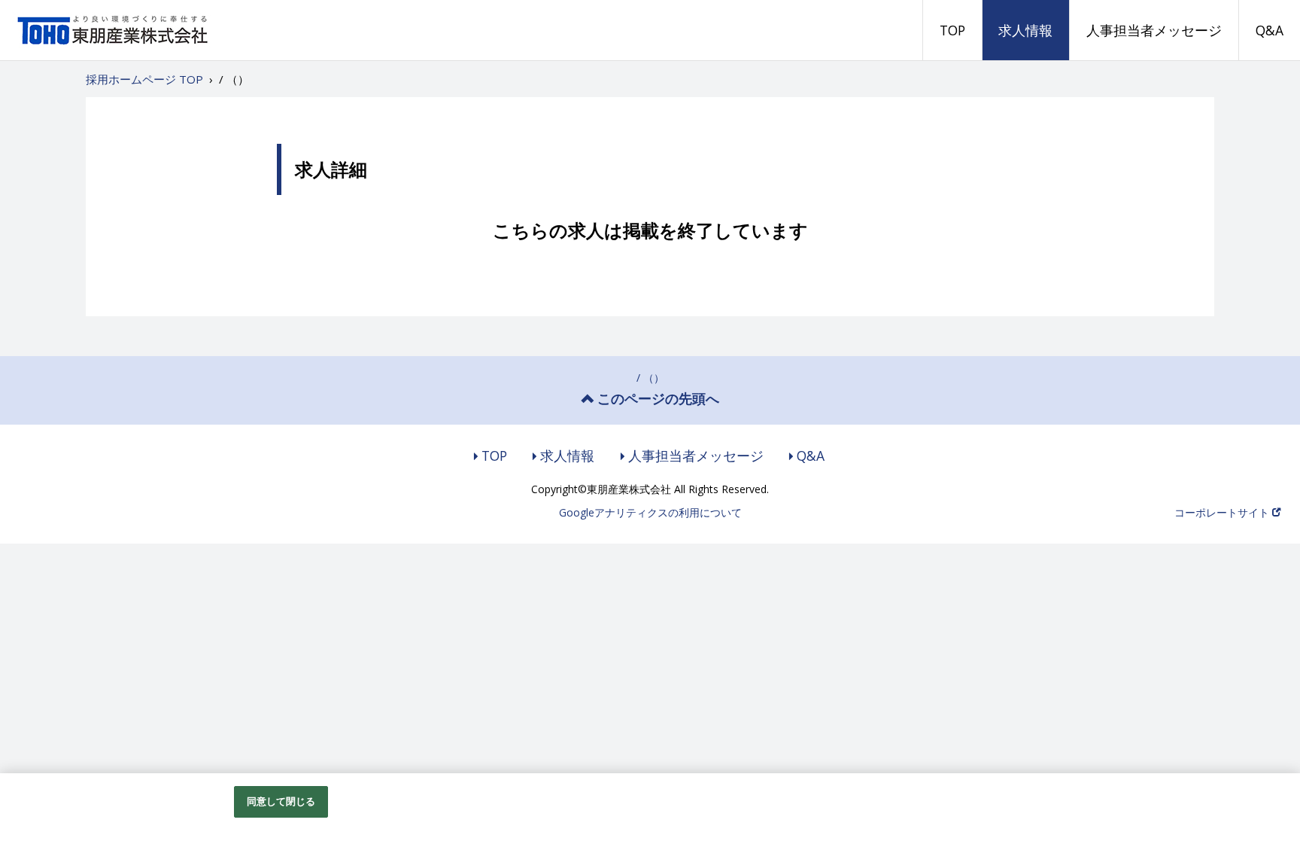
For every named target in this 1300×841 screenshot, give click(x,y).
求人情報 (1025, 30)
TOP (952, 30)
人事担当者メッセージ (1154, 30)
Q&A (1269, 30)
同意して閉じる (281, 801)
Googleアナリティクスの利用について (650, 512)
